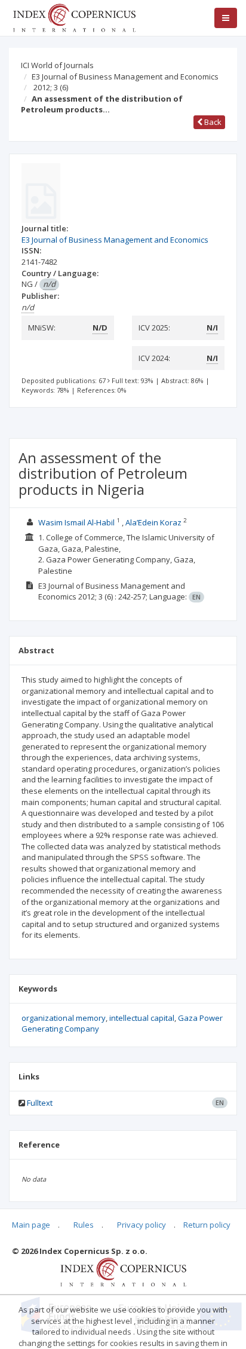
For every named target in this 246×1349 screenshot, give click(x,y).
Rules (83, 1224)
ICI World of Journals (57, 65)
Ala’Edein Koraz (153, 522)
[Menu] (225, 18)
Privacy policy (141, 1224)
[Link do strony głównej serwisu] (74, 16)
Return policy (206, 1224)
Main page (31, 1224)
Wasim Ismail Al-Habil (76, 522)
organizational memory (63, 1017)
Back (212, 122)
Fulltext (40, 1102)
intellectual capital (141, 1017)
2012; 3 (50, 87)
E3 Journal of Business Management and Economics (125, 76)
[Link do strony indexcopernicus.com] (123, 1271)
